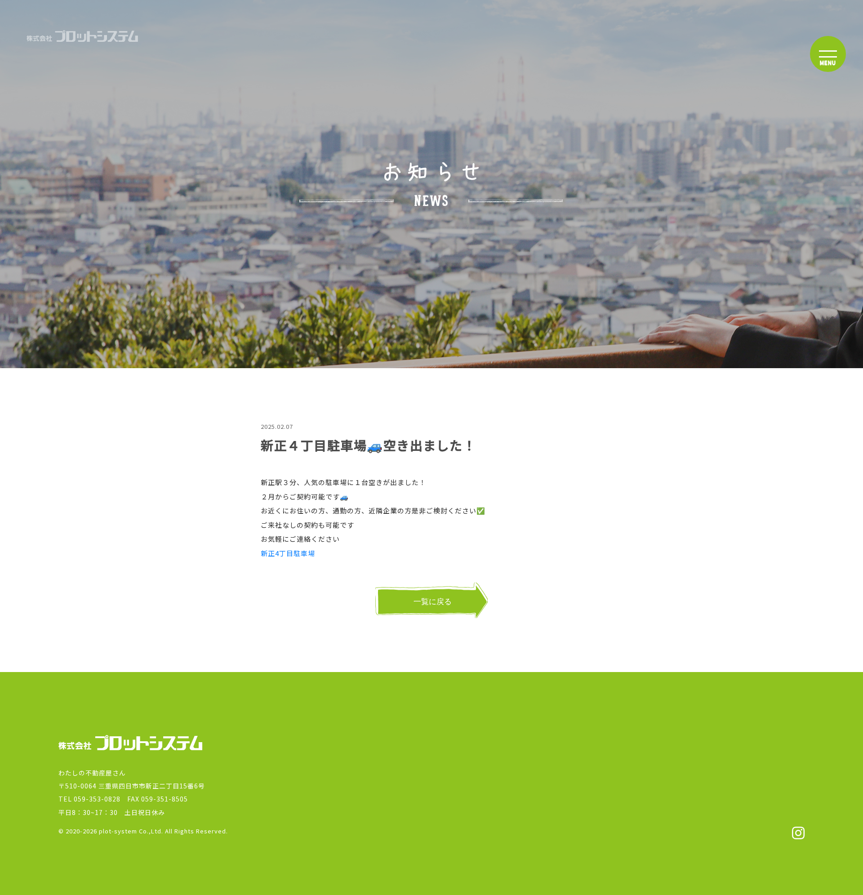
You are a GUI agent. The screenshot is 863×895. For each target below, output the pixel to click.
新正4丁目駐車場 (288, 553)
